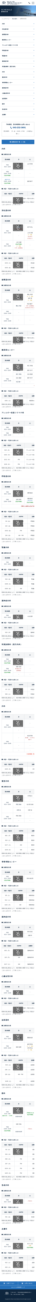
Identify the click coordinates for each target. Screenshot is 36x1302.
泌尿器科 (4, 98)
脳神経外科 (5, 88)
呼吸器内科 (5, 50)
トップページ (6, 18)
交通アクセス (10, 1283)
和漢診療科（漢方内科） (9, 66)
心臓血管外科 (6, 93)
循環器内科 (5, 34)
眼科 (3, 104)
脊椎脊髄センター (7, 82)
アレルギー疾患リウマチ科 (10, 45)
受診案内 (14, 18)
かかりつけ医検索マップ (18, 1287)
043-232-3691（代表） (19, 1294)
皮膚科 (4, 114)
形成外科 (4, 109)
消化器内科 (5, 29)
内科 (3, 23)
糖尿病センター (6, 39)
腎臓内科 (4, 56)
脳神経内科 (5, 61)
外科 (3, 72)
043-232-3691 (19, 127)
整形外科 (4, 77)
